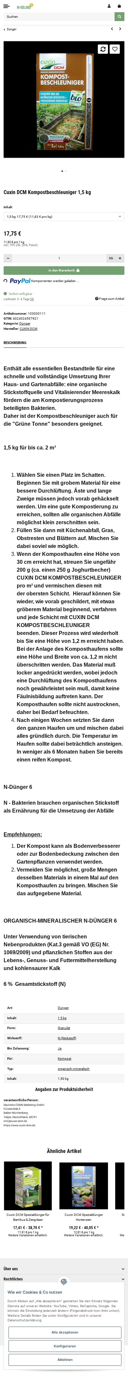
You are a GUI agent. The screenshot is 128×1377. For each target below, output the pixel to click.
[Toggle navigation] (7, 6)
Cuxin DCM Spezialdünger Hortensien (84, 1217)
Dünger (24, 323)
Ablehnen (65, 1360)
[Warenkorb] (119, 6)
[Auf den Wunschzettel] (115, 49)
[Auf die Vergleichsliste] (103, 49)
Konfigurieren (65, 1346)
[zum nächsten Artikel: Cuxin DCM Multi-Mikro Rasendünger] (120, 29)
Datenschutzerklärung (24, 1320)
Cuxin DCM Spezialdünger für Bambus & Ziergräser (28, 1217)
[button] (109, 6)
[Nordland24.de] (25, 6)
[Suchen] (119, 16)
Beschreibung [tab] (15, 343)
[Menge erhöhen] (120, 258)
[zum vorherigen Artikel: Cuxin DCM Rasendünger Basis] (112, 29)
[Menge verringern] (8, 258)
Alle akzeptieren (65, 1332)
